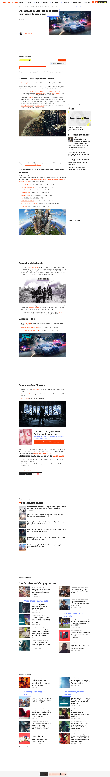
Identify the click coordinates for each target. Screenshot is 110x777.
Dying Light (24, 83)
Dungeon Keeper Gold (27, 187)
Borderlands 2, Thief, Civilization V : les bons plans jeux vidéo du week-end (45, 546)
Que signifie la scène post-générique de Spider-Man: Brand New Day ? (78, 154)
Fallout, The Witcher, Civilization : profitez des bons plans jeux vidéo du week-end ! (45, 523)
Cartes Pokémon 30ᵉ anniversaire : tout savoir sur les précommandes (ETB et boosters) (40, 738)
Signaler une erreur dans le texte (28, 470)
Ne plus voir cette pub (25, 56)
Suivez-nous (62, 60)
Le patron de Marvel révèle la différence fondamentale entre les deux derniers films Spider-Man (41, 713)
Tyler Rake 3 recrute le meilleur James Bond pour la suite (80, 591)
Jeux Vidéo (88, 6)
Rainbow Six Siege (26, 394)
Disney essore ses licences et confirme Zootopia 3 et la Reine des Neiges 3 (41, 700)
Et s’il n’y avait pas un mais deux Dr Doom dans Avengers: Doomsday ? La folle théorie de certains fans (41, 726)
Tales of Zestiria (39, 106)
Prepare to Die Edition (36, 91)
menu (21, 2)
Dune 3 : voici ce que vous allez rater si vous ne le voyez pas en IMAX (80, 646)
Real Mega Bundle (33, 308)
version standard (40, 93)
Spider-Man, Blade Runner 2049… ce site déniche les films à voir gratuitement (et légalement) (80, 738)
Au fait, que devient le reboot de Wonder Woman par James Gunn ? (41, 644)
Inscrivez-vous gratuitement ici (42, 453)
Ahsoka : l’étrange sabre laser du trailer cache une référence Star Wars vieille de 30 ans (41, 619)
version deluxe (56, 93)
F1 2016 (28, 323)
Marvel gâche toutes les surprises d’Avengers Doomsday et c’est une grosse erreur (79, 726)
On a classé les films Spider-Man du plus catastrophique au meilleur (78, 147)
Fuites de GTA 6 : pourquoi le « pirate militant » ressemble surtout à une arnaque (41, 591)
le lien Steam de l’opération (33, 165)
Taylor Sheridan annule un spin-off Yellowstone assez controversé (80, 603)
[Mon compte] (93, 2)
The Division (36, 389)
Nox (22, 198)
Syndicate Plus (25, 193)
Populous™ (24, 206)
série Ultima (26, 184)
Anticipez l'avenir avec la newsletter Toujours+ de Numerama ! (76, 129)
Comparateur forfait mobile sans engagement (49, 442)
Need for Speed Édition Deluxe (30, 327)
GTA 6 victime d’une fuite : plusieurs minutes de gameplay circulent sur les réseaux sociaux (82, 140)
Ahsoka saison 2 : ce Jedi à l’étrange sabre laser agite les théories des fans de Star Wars (80, 700)
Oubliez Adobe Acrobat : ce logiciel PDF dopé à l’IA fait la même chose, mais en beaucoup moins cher (46, 507)
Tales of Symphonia (27, 106)
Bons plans (58, 455)
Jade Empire (24, 190)
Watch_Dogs (25, 398)
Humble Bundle (34, 267)
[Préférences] (96, 2)
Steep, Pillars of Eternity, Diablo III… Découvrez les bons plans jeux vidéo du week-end (45, 515)
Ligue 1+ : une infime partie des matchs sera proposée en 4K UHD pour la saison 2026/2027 (80, 622)
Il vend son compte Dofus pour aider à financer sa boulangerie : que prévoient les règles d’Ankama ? (41, 632)
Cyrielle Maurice (27, 33)
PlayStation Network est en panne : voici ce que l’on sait (77, 168)
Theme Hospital (25, 195)
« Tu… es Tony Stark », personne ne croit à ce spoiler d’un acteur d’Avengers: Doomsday (40, 607)
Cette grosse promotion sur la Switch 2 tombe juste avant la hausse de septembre (80, 635)
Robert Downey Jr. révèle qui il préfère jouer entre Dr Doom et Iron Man (80, 681)
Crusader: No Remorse (27, 201)
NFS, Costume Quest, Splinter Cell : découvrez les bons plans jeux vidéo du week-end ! (46, 530)
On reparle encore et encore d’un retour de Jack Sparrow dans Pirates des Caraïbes (80, 713)
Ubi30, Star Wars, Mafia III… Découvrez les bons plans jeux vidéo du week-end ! (46, 538)
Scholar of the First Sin (55, 91)
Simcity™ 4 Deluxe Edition (29, 203)
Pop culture (79, 6)
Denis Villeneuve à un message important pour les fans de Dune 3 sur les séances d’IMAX (41, 682)
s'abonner (103, 2)
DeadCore (30, 98)
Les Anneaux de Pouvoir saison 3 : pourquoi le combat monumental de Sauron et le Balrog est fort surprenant (79, 161)
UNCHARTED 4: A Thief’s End (30, 330)
